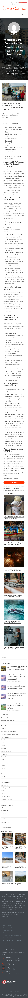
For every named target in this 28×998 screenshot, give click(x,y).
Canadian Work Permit (9, 927)
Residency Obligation (6, 799)
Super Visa (4, 813)
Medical (3, 768)
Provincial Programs (16, 68)
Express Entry (4, 785)
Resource (3, 748)
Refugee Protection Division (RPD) (10, 734)
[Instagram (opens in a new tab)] (14, 4)
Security (3, 776)
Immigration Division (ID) (7, 723)
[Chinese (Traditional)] (26, 2)
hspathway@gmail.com (13, 969)
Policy (2, 742)
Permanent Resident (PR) (7, 780)
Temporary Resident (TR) (7, 805)
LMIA (2, 807)
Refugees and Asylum (8, 943)
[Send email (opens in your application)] (16, 4)
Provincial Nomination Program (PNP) (16, 72)
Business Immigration (6, 782)
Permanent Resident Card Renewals (12, 940)
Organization (4, 739)
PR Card (3, 793)
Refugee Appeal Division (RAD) (9, 731)
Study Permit (4, 810)
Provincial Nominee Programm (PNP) (12, 935)
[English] (20, 2)
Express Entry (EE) (7, 937)
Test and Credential (6, 751)
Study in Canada (7, 925)
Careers (17, 991)
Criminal (3, 765)
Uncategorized (5, 822)
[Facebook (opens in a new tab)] (12, 4)
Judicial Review (5, 725)
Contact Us (14, 482)
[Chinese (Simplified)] (24, 2)
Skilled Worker (22, 68)
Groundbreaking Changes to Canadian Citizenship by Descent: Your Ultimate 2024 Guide (16, 686)
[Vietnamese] (22, 2)
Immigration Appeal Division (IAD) (9, 720)
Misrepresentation (5, 771)
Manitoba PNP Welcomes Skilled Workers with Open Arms (13, 130)
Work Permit (4, 818)
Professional (4, 745)
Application (4, 756)
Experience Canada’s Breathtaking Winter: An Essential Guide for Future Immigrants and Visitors (17, 668)
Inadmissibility (4, 763)
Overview (3, 728)
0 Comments (18, 671)
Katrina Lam (14, 34)
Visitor (2, 816)
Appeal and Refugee (6, 717)
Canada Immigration (9, 68)
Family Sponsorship (6, 787)
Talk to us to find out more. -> (12, 478)
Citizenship (4, 754)
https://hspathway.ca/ (12, 973)
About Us (11, 991)
